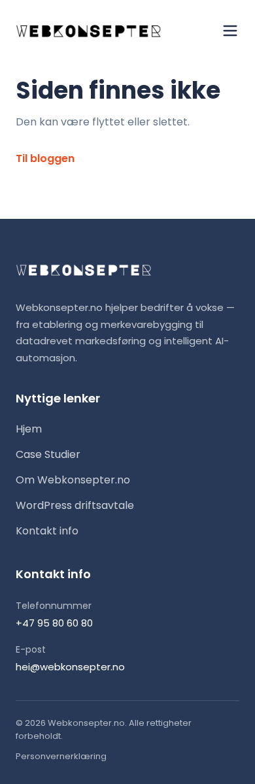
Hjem (29, 428)
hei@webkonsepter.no (70, 667)
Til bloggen (45, 158)
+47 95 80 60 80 (54, 623)
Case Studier (48, 454)
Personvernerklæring (61, 756)
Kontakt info (47, 530)
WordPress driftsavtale (75, 505)
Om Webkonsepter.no (73, 479)
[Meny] (230, 31)
